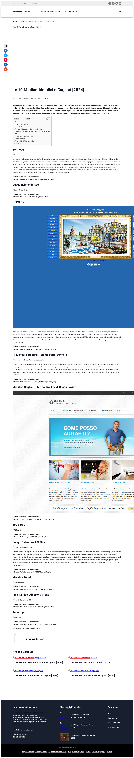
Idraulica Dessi (20, 139)
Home (15, 21)
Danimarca (95, 752)
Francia (37, 752)
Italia (69, 752)
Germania (75, 752)
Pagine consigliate (20, 734)
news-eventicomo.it (21, 11)
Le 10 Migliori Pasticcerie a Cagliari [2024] (35, 675)
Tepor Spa (19, 143)
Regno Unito (53, 752)
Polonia (109, 752)
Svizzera (44, 752)
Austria (88, 752)
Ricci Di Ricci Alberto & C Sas (25, 141)
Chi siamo (16, 3)
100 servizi (18, 134)
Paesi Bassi (62, 752)
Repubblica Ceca (28, 752)
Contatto (34, 3)
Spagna (102, 752)
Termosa (18, 122)
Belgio (82, 752)
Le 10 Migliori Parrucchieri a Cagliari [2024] (91, 675)
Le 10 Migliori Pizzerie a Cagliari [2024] (89, 662)
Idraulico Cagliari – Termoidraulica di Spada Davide (32, 131)
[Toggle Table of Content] (47, 119)
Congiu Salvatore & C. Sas (24, 136)
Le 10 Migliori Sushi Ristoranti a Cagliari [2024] (38, 662)
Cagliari (22, 21)
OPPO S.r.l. (18, 127)
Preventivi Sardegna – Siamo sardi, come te (29, 129)
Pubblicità (25, 3)
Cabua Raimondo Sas (22, 124)
